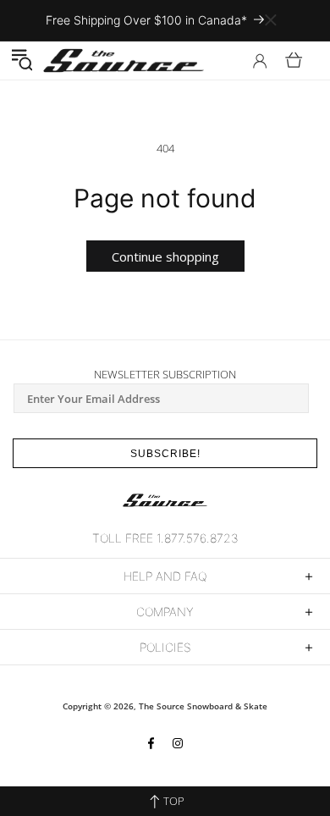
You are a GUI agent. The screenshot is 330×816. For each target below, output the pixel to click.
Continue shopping (165, 256)
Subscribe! (165, 454)
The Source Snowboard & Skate (203, 706)
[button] (21, 60)
